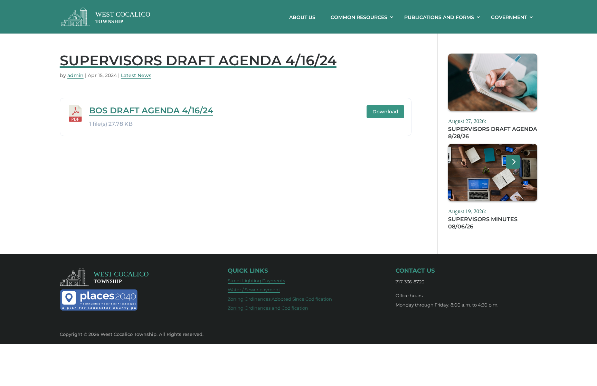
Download (385, 112)
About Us (302, 17)
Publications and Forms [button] (439, 17)
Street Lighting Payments (256, 280)
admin (75, 75)
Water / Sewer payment (254, 289)
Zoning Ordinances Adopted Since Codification (280, 299)
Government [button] (509, 17)
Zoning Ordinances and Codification (268, 308)
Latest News (136, 75)
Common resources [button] (359, 17)
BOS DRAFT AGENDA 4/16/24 (151, 110)
